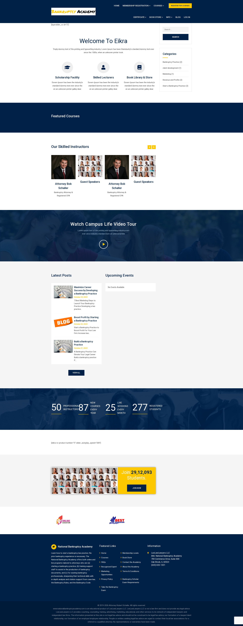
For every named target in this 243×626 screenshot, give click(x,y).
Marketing (167, 74)
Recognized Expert (109, 567)
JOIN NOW (136, 488)
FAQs (103, 562)
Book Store (155, 17)
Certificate (138, 17)
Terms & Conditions (131, 571)
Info (168, 17)
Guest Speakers (63, 181)
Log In (187, 17)
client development (170, 68)
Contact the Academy (132, 562)
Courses (158, 6)
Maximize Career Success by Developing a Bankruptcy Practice (85, 290)
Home (116, 6)
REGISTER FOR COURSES (180, 6)
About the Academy (131, 567)
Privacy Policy (107, 579)
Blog (178, 17)
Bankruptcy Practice (171, 62)
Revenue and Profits (171, 80)
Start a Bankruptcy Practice (174, 86)
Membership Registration (136, 6)
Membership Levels (131, 553)
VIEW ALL (76, 373)
